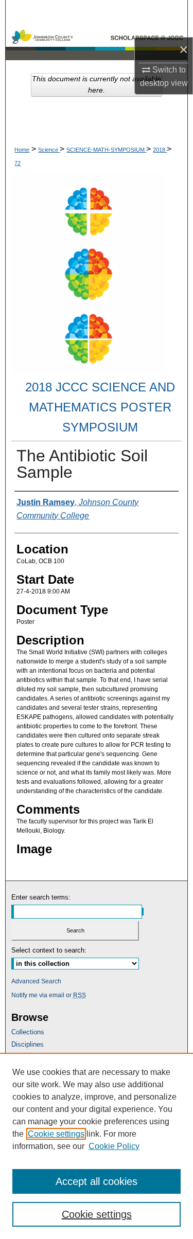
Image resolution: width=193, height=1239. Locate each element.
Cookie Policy (114, 1146)
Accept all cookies (96, 1181)
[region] (96, 1146)
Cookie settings (56, 1133)
